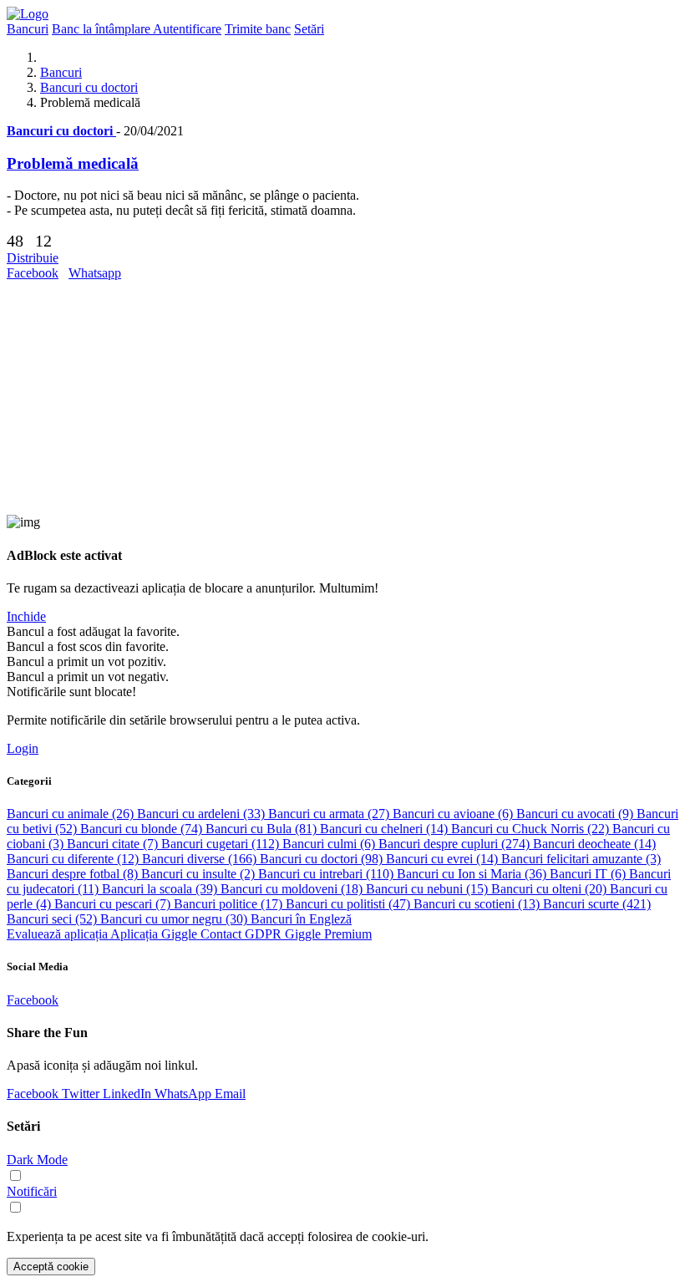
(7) (114, 844)
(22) (531, 829)
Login (22, 748)
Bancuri (61, 72)
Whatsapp (94, 273)
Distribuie (32, 258)
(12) (74, 859)
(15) (428, 889)
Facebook (32, 273)
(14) (385, 829)
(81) (263, 829)
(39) (161, 889)
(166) (201, 859)
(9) (576, 813)
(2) (199, 874)
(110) (327, 874)
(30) (175, 919)
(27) (330, 813)
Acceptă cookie (51, 1266)
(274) (455, 844)
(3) (581, 859)
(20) (550, 889)
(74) (143, 829)
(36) (473, 874)
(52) (53, 919)
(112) (221, 844)
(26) (72, 813)
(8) (74, 874)
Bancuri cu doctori (89, 87)
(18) (293, 889)
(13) (478, 904)
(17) (230, 904)
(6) (454, 813)
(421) (597, 904)
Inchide (26, 616)
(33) (202, 813)
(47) (350, 904)
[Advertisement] (342, 398)
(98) (323, 859)
